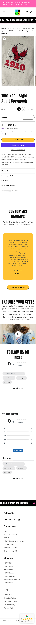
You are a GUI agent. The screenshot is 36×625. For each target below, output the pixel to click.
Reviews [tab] (7, 458)
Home (6, 531)
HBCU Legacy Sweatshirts (14, 541)
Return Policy (9, 608)
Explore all (4, 28)
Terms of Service (10, 601)
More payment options (18, 149)
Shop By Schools (10, 534)
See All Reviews (18, 287)
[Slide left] (14, 89)
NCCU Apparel (12, 31)
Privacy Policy (9, 605)
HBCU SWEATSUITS (12, 580)
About (6, 538)
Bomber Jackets (10, 548)
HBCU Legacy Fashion (14, 620)
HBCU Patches (9, 576)
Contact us (8, 595)
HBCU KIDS (8, 583)
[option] (17, 254)
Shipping (3, 128)
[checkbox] (7, 382)
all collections (14, 28)
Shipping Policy (10, 598)
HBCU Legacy (9, 573)
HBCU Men (8, 566)
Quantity (4, 117)
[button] (4, 12)
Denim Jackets (9, 544)
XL (28, 109)
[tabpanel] (18, 390)
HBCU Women (24, 28)
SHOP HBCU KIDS (11, 551)
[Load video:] (18, 334)
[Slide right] (22, 89)
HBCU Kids (8, 563)
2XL (32, 109)
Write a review (18, 450)
